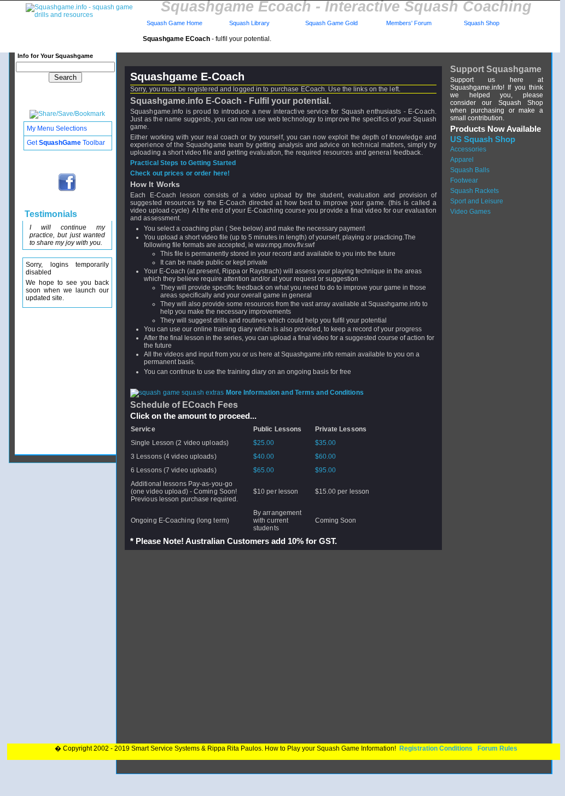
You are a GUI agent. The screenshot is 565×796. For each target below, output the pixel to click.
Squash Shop (481, 23)
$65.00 (264, 470)
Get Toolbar (66, 143)
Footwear (464, 180)
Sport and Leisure (476, 201)
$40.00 (264, 456)
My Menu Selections (57, 128)
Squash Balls (470, 170)
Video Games (470, 211)
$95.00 (325, 470)
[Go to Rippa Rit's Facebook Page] (67, 190)
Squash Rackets (474, 191)
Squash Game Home (174, 23)
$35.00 (325, 443)
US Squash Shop (482, 139)
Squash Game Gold (331, 23)
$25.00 (264, 443)
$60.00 (325, 456)
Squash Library (248, 23)
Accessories (468, 149)
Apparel (462, 159)
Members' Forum (408, 23)
